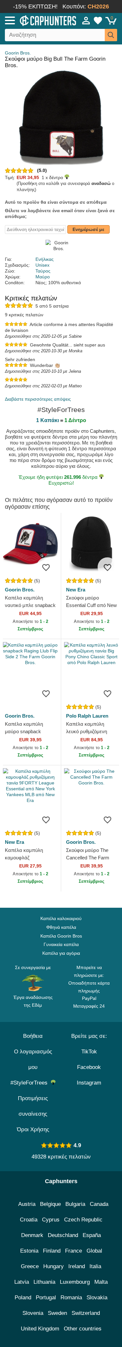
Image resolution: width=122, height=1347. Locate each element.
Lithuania (44, 1282)
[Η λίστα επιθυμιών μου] (98, 20)
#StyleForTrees (30, 1083)
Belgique (50, 1204)
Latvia (21, 1282)
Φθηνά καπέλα (61, 927)
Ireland (76, 1266)
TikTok (89, 1052)
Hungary (53, 1266)
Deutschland (63, 1235)
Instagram (89, 1083)
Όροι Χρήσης (33, 1129)
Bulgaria (75, 1204)
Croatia (28, 1220)
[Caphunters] (35, 20)
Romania (71, 1297)
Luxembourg (75, 1282)
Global (94, 1251)
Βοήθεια (33, 1036)
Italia (95, 1266)
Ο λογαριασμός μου (33, 1059)
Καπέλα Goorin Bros (61, 936)
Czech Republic (83, 1220)
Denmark (32, 1235)
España (92, 1235)
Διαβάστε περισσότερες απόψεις (38, 399)
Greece (30, 1266)
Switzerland (86, 1313)
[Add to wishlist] (46, 567)
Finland (52, 1251)
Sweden (57, 1313)
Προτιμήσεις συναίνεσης (33, 1106)
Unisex (42, 265)
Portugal (46, 1297)
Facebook (89, 1067)
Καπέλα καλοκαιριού (61, 918)
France (73, 1251)
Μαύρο (42, 276)
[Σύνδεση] (86, 20)
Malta (101, 1282)
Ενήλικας (44, 259)
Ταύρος (42, 270)
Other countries (83, 1329)
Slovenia (32, 1313)
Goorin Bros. (18, 52)
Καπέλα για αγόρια (61, 953)
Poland (23, 1297)
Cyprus (51, 1220)
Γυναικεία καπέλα (61, 944)
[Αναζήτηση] (111, 35)
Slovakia (97, 1297)
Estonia (29, 1251)
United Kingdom (40, 1329)
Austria (26, 1204)
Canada (99, 1204)
